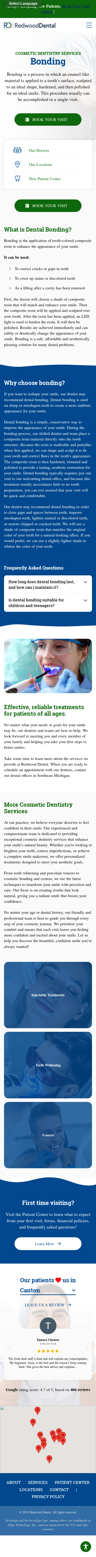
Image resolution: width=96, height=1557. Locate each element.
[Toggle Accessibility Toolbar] (86, 1547)
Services (38, 1482)
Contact (59, 1489)
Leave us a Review (45, 1304)
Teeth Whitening (48, 1065)
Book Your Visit (49, 119)
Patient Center (72, 1482)
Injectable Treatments (48, 994)
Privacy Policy (48, 1496)
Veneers (48, 1134)
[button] (9, 1347)
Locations (31, 1489)
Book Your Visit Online (66, 9)
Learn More (44, 1243)
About (13, 1482)
